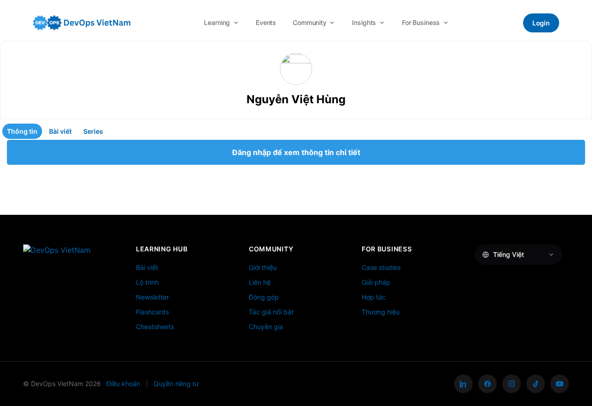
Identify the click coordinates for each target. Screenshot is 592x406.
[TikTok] (535, 384)
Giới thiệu (263, 267)
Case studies (381, 267)
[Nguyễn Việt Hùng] (296, 68)
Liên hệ (260, 282)
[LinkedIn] (463, 384)
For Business (421, 22)
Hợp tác (374, 297)
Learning (217, 22)
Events (266, 22)
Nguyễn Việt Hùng (296, 99)
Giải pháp (376, 282)
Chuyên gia (266, 327)
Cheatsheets (155, 327)
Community (310, 22)
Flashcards (152, 312)
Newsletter (152, 297)
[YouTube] (559, 384)
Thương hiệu (381, 312)
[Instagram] (511, 384)
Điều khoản (123, 383)
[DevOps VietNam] (81, 22)
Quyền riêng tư (176, 383)
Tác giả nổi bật (271, 312)
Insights (364, 22)
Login (541, 23)
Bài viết (147, 267)
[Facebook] (487, 384)
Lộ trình (147, 282)
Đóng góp (264, 297)
